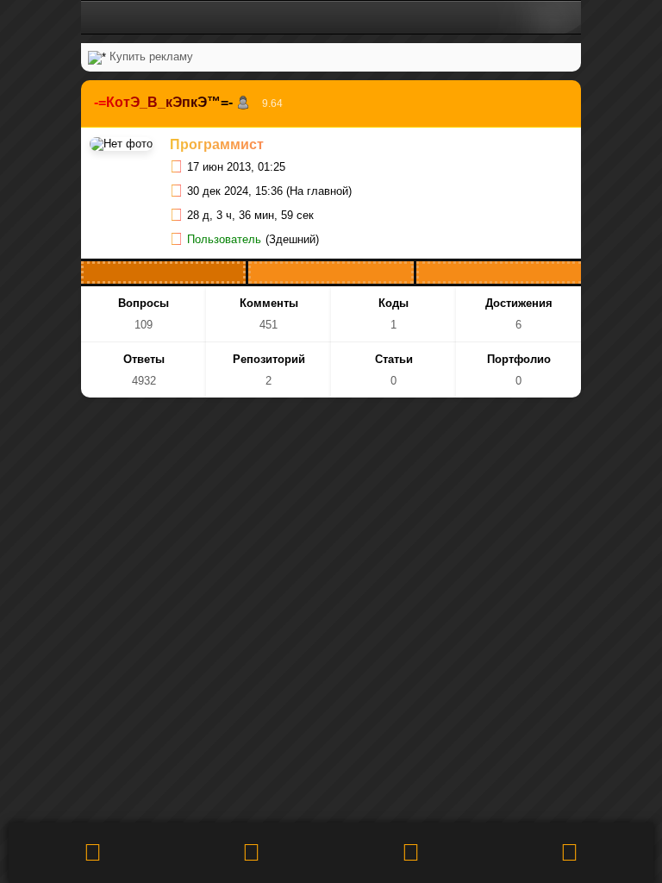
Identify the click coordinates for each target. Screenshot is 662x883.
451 (268, 324)
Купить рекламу (151, 56)
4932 (144, 380)
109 (143, 324)
